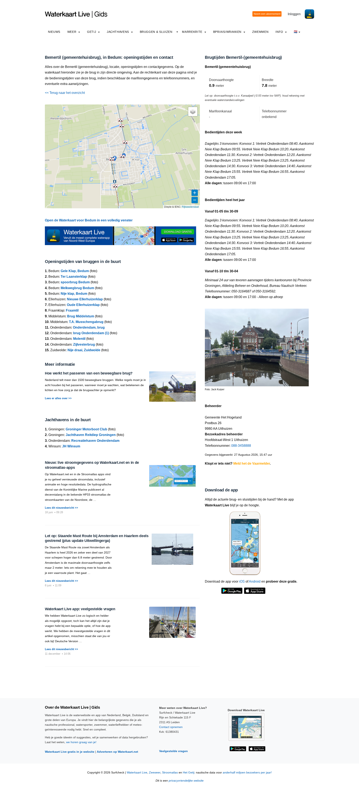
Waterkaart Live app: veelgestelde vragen (80, 609)
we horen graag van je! (81, 742)
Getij (92, 31)
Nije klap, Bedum (74, 293)
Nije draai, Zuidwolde (84, 350)
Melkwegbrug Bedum (77, 288)
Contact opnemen (171, 727)
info (279, 31)
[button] (122, 156)
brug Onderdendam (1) (91, 333)
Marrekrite (192, 31)
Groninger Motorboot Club (86, 429)
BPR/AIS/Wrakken (227, 31)
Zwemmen (260, 31)
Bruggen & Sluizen (156, 31)
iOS (242, 581)
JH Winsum (71, 446)
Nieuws (54, 31)
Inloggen (294, 14)
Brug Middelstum (80, 316)
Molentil (79, 338)
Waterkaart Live (137, 772)
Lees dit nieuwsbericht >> (61, 507)
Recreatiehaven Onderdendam (95, 440)
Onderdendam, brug (89, 327)
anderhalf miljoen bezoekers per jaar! (247, 772)
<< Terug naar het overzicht (65, 93)
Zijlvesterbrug (84, 344)
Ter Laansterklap (74, 276)
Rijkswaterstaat (190, 206)
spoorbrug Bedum (75, 282)
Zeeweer (154, 772)
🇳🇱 (296, 31)
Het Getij (188, 772)
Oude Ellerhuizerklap (83, 305)
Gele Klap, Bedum (75, 271)
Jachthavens (118, 31)
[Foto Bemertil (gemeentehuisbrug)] (257, 345)
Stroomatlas (170, 772)
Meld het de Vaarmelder (251, 463)
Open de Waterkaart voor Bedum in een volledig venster (89, 220)
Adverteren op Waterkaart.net (117, 751)
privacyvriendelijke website (186, 780)
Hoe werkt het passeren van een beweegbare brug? (89, 373)
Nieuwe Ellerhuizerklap (85, 299)
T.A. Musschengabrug (86, 322)
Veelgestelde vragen (173, 751)
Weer (72, 31)
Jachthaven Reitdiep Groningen (91, 435)
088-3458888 (241, 445)
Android (255, 581)
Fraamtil (72, 310)
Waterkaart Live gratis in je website (69, 751)
